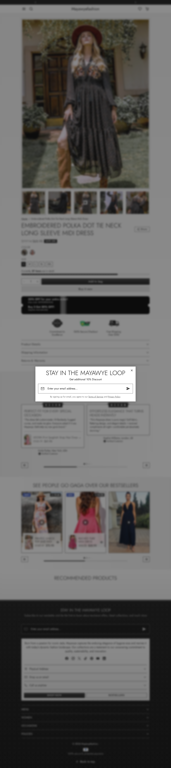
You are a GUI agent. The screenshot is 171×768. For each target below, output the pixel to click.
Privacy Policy (114, 396)
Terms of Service (95, 396)
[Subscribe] (128, 388)
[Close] (131, 370)
